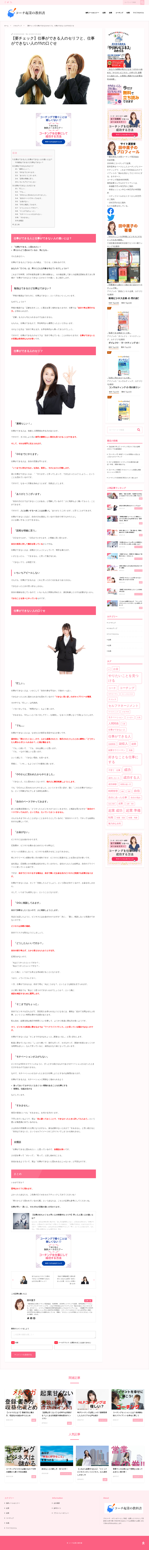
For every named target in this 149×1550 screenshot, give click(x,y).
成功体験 (112, 784)
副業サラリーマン (116, 750)
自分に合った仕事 (117, 797)
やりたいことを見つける (123, 678)
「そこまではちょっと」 (27, 211)
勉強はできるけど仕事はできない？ (30, 162)
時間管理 (113, 791)
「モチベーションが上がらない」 (30, 214)
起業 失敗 (130, 804)
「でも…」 (22, 192)
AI (109, 669)
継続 (122, 791)
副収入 (123, 743)
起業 (104, 13)
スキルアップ (17, 26)
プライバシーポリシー (61, 1513)
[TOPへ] (143, 1543)
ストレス (112, 699)
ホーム (6, 26)
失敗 (131, 750)
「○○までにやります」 (27, 172)
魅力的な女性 (114, 823)
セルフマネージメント (123, 705)
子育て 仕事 (114, 770)
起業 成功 (115, 810)
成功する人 (131, 777)
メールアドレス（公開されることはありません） (75, 1342)
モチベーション (115, 717)
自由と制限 (111, 804)
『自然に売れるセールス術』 (119, 378)
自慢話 (21, 221)
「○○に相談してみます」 (28, 205)
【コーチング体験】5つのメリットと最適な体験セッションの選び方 (124, 471)
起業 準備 (133, 810)
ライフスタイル (138, 13)
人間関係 (113, 723)
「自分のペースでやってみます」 (30, 198)
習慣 (129, 791)
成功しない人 (114, 778)
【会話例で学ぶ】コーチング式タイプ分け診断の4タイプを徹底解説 (123, 448)
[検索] (138, 430)
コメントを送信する (24, 1355)
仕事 (123, 724)
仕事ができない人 (116, 729)
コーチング (119, 13)
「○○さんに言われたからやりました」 (32, 195)
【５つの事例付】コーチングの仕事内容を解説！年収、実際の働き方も (122, 463)
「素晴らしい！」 (24, 169)
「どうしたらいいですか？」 (28, 208)
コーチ (112, 688)
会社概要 (57, 1503)
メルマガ (125, 712)
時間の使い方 (125, 784)
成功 (127, 770)
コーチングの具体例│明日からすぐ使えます (123, 478)
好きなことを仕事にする (123, 759)
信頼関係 (111, 744)
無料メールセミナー (92, 13)
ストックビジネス (127, 694)
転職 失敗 (121, 818)
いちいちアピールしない (27, 182)
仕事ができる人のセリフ (24, 166)
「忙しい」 (22, 188)
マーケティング (113, 712)
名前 (16, 1342)
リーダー (130, 717)
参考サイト (57, 1508)
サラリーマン (113, 694)
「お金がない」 (24, 201)
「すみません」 (24, 217)
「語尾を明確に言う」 (26, 179)
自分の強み (136, 797)
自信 (137, 791)
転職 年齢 (133, 818)
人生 (139, 717)
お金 (115, 668)
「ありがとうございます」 (28, 175)
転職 (128, 13)
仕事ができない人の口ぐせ (24, 185)
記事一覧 (88, 1301)
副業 (110, 13)
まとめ (17, 224)
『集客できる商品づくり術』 (119, 333)
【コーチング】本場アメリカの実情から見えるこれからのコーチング (123, 455)
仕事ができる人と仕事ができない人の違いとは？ (33, 159)
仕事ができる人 (119, 736)
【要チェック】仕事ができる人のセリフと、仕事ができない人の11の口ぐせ (50, 26)
